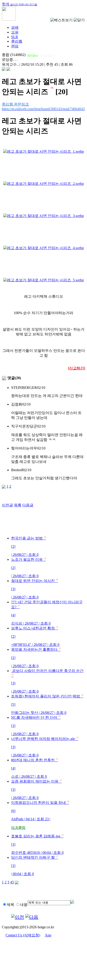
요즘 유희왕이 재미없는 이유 (36, 789)
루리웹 (16, 41)
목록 (17, 505)
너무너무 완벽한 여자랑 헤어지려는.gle (44, 747)
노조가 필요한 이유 (28, 567)
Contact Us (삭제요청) (23, 935)
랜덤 (15, 46)
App (48, 935)
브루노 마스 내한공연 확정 (35, 636)
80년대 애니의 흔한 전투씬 (34, 768)
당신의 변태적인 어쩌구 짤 (34, 865)
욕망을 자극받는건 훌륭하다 (36, 657)
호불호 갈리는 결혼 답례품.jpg (37, 844)
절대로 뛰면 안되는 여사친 (34, 589)
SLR (14, 37)
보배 (15, 27)
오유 (15, 32)
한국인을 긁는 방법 (28, 546)
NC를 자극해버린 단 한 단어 (36, 725)
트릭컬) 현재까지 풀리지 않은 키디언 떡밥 (47, 704)
